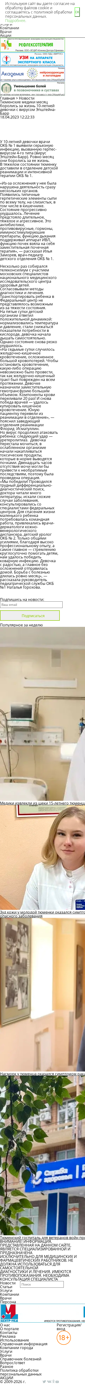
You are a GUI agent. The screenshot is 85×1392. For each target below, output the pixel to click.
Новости (26, 98)
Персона (8, 1301)
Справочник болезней (20, 1359)
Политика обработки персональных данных (21, 1372)
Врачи (6, 31)
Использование (14, 1340)
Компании (9, 27)
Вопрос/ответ (12, 1362)
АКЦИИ (6, 1377)
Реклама (8, 1336)
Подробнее (15, 20)
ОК (77, 12)
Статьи (6, 1286)
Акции (5, 35)
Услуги (6, 1290)
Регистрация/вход (69, 1327)
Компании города (16, 1347)
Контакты (8, 1332)
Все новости (16, 593)
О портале (9, 1328)
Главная (7, 98)
